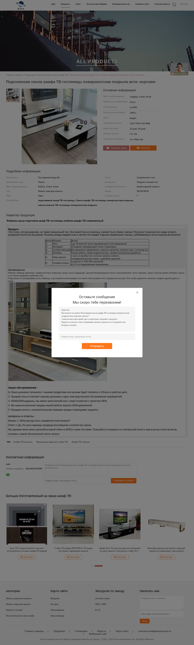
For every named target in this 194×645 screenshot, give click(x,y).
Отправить (97, 345)
